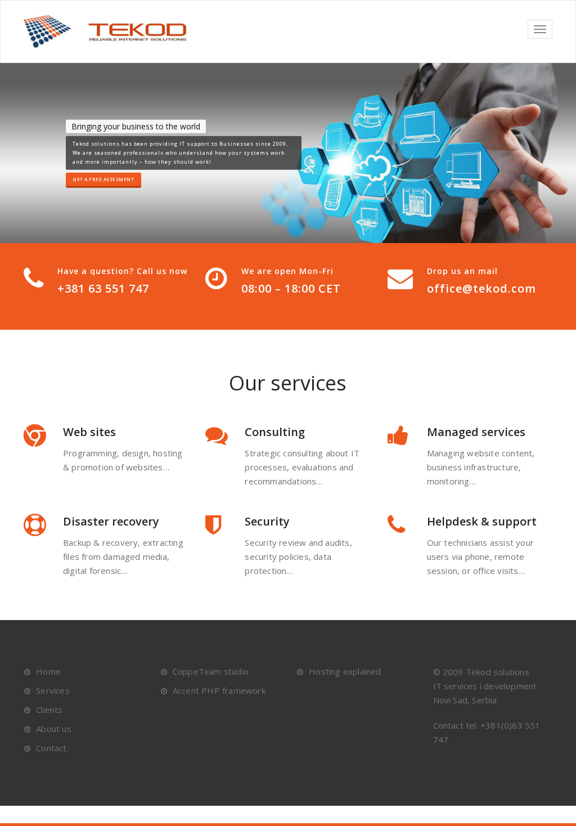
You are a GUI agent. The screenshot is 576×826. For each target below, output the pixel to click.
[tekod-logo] (111, 31)
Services (53, 690)
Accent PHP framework (219, 690)
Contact (51, 747)
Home (48, 671)
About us (53, 728)
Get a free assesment (103, 179)
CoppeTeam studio (211, 671)
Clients (49, 709)
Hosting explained (345, 671)
